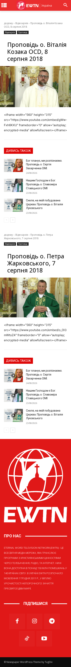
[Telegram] (52, 621)
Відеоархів (21, 23)
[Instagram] (34, 621)
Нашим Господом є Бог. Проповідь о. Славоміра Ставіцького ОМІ (41, 184)
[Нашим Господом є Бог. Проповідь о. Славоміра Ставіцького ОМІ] (13, 185)
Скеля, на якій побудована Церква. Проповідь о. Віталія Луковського (44, 204)
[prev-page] (6, 220)
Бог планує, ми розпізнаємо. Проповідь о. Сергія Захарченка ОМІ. (44, 164)
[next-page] (12, 220)
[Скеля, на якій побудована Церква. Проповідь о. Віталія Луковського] (13, 205)
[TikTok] (27, 638)
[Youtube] (44, 638)
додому (8, 23)
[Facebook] (17, 621)
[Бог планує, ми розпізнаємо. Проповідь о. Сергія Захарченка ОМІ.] (13, 165)
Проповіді (22, 32)
